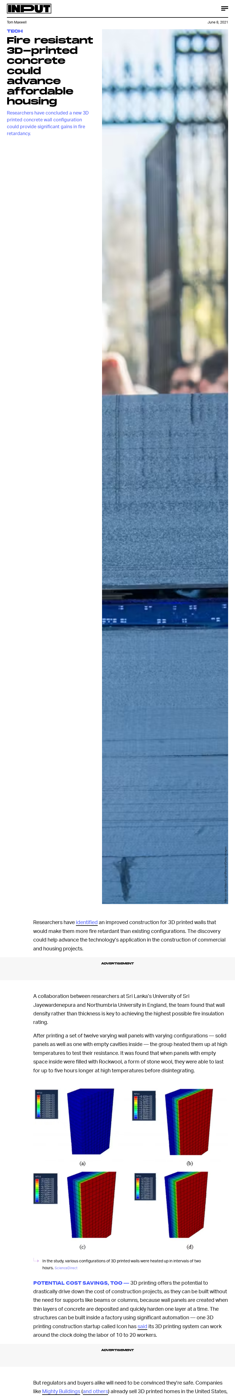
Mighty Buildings (61, 1391)
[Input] (29, 8)
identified (87, 922)
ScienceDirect (66, 1268)
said (142, 1326)
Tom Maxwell (17, 22)
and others (95, 1391)
